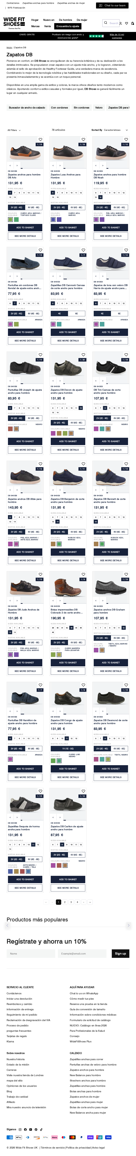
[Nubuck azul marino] (59, 544)
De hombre (65, 19)
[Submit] (106, 23)
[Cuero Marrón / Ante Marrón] (10, 544)
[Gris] (16, 324)
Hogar (35, 19)
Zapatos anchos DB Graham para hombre (109, 611)
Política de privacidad (78, 1147)
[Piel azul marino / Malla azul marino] (10, 654)
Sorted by (97, 130)
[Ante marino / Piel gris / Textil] (16, 871)
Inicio (9, 47)
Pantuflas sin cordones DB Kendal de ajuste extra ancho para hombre (24, 287)
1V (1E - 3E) (68, 748)
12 (38, 193)
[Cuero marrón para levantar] (59, 654)
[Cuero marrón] (59, 219)
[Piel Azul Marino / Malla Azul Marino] (96, 219)
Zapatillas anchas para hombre (38, 3)
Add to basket (25, 227)
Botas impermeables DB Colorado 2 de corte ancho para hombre (65, 611)
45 (81, 628)
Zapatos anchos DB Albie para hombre (25, 500)
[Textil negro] (108, 759)
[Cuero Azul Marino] (53, 219)
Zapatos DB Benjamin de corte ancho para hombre (68, 500)
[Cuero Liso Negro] (59, 760)
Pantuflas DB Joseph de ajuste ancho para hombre (25, 391)
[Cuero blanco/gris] (16, 219)
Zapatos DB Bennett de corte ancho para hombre (110, 500)
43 (71, 628)
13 (10, 197)
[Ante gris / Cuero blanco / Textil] (10, 871)
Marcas (35, 26)
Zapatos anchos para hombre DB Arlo (24, 176)
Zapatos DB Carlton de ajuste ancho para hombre (67, 828)
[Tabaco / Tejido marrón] (96, 650)
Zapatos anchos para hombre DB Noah (110, 176)
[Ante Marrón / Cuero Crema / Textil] (22, 871)
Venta (47, 26)
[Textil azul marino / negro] (102, 650)
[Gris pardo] (59, 324)
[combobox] (111, 23)
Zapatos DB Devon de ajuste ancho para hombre (66, 391)
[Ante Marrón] (53, 654)
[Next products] (128, 925)
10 (29, 193)
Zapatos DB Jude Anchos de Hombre (23, 611)
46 (53, 632)
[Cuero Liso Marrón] (53, 760)
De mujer (82, 19)
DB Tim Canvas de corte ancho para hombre (107, 391)
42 (67, 628)
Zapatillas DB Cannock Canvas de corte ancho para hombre (68, 286)
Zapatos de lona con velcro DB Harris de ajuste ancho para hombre (111, 287)
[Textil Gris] (96, 759)
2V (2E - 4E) (16, 207)
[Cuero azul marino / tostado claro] (10, 219)
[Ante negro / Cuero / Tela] (28, 871)
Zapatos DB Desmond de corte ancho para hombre (111, 722)
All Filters (13, 130)
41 (62, 628)
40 (58, 628)
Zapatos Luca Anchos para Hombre (65, 176)
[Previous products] (7, 925)
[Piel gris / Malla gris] (102, 219)
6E (76, 313)
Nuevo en (48, 19)
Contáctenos (13, 3)
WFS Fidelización (16, 7)
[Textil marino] (102, 759)
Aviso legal (98, 1147)
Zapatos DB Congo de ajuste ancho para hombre (67, 722)
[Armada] (10, 324)
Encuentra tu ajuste (68, 26)
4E (59, 313)
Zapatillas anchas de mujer (71, 3)
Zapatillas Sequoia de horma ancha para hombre (24, 828)
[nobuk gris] (53, 544)
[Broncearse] (59, 433)
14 (15, 197)
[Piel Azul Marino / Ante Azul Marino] (16, 544)
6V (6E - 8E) (33, 207)
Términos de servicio (53, 1147)
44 (76, 628)
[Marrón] (10, 428)
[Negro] (16, 428)
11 (33, 193)
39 (53, 628)
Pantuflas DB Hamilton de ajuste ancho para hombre (22, 722)
